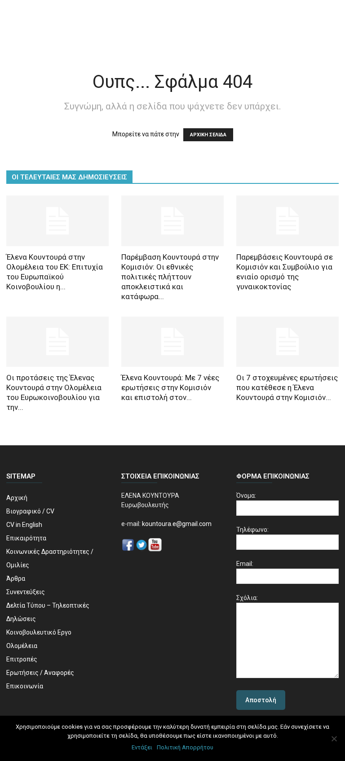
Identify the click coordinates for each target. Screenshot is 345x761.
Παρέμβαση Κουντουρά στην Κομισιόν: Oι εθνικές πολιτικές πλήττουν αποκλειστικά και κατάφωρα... (170, 276)
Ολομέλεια (21, 645)
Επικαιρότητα (26, 538)
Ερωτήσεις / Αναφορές (40, 672)
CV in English (24, 524)
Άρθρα (15, 578)
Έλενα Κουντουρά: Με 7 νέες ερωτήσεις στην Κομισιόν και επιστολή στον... (170, 387)
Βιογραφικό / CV (30, 511)
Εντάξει (142, 747)
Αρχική (16, 497)
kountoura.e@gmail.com (176, 523)
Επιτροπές (21, 659)
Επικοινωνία (24, 686)
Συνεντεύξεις (25, 592)
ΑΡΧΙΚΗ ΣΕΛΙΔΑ (208, 135)
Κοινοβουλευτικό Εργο (38, 632)
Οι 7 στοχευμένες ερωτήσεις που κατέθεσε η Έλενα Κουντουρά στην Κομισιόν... (287, 387)
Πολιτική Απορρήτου (185, 747)
